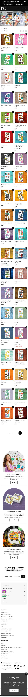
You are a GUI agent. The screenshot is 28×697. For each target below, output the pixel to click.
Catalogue (4, 637)
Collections (9, 14)
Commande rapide (6, 631)
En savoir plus (14, 519)
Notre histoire (4, 612)
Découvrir (14, 482)
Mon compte (4, 621)
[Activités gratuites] (14, 536)
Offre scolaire (4, 626)
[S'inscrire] (23, 576)
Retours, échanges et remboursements (11, 647)
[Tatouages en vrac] (14, 499)
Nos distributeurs (5, 614)
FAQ (2, 643)
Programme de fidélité (7, 616)
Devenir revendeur (6, 633)
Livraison (3, 645)
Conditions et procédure (7, 635)
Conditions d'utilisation (7, 651)
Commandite (4, 658)
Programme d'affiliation (7, 618)
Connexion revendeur (6, 628)
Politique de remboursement (8, 655)
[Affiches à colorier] (14, 461)
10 (16, 433)
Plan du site (4, 649)
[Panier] (22, 8)
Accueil (3, 14)
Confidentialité (5, 653)
